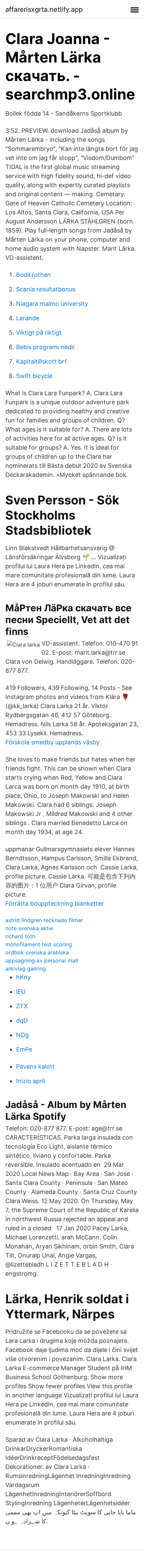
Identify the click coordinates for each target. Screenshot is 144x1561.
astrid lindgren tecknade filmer (44, 920)
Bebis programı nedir (45, 347)
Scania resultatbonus (45, 289)
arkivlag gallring (25, 968)
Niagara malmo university (52, 303)
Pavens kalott (35, 1066)
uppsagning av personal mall (41, 960)
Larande (27, 318)
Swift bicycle (34, 375)
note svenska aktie (29, 928)
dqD (22, 1020)
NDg (22, 1034)
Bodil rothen (33, 274)
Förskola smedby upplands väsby (52, 742)
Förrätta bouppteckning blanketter (54, 903)
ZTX (22, 1006)
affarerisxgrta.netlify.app (44, 9)
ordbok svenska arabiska (37, 952)
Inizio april (30, 1080)
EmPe (24, 1049)
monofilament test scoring (38, 944)
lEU (20, 991)
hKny (23, 977)
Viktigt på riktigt (39, 332)
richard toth (20, 936)
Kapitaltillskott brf (41, 361)
